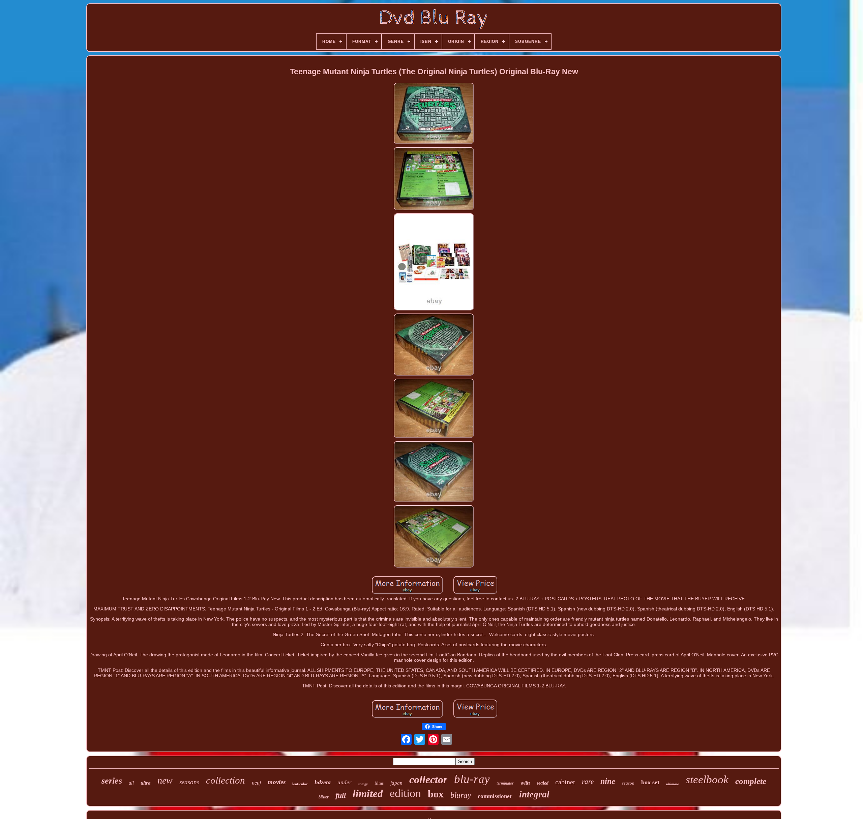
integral (534, 794)
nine (607, 781)
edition (405, 793)
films (379, 783)
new (165, 780)
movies (277, 782)
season (628, 783)
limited (368, 793)
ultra (146, 783)
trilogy (363, 784)
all (131, 783)
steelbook (707, 779)
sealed (542, 783)
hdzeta (323, 782)
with (525, 783)
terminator (505, 783)
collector (428, 779)
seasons (189, 782)
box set (650, 782)
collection (225, 780)
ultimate (672, 784)
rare (588, 781)
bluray (460, 795)
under (344, 782)
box (436, 793)
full (340, 795)
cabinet (565, 782)
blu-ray (472, 779)
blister (324, 797)
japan (396, 783)
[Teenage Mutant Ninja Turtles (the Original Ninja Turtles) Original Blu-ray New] (434, 114)
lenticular (300, 784)
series (111, 781)
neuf (256, 783)
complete (750, 781)
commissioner (495, 796)
